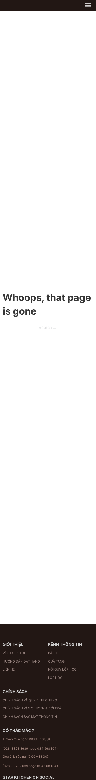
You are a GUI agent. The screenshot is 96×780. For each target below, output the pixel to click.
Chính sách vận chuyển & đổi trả (32, 708)
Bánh (52, 653)
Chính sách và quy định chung (30, 700)
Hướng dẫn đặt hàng (21, 661)
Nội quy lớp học (62, 669)
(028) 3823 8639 (15, 748)
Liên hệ (9, 669)
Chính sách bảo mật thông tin (30, 717)
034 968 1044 (48, 748)
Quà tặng (56, 661)
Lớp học (55, 678)
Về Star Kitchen (17, 653)
